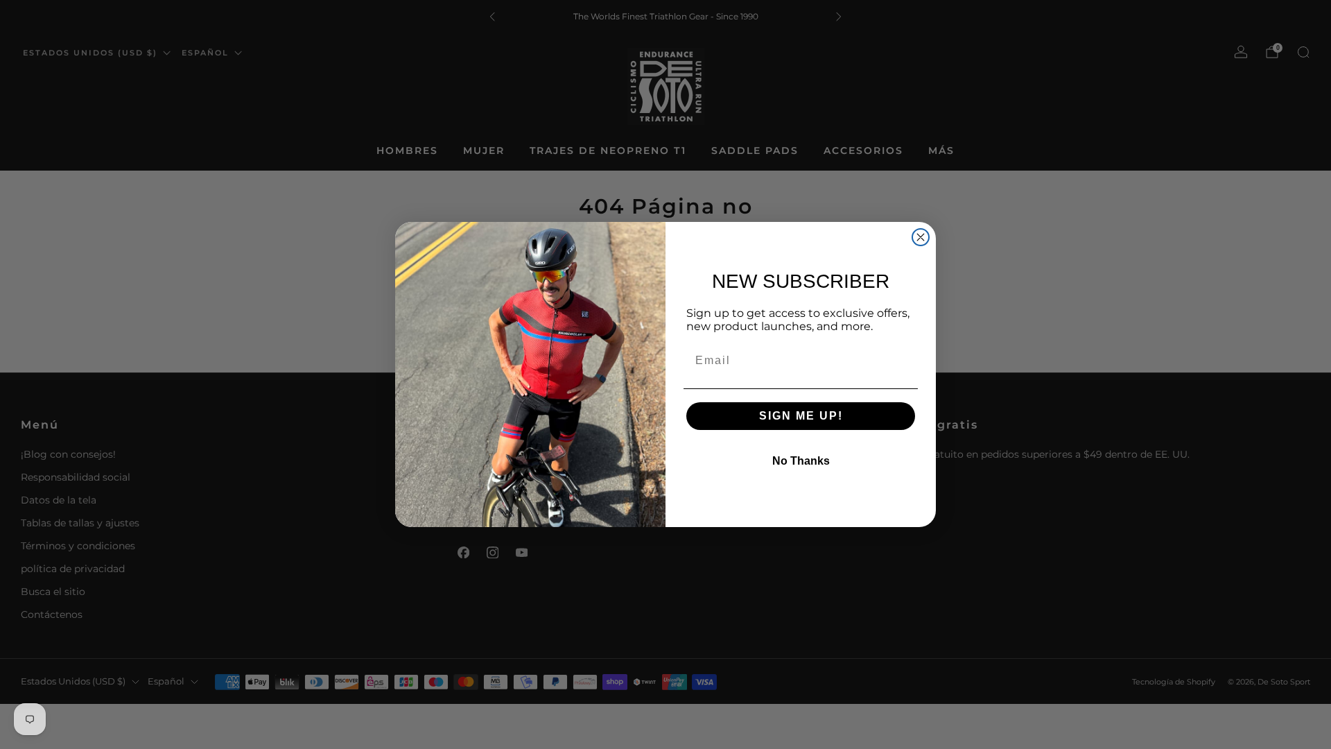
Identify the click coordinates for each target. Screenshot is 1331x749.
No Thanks (801, 461)
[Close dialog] (920, 237)
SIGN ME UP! (801, 416)
